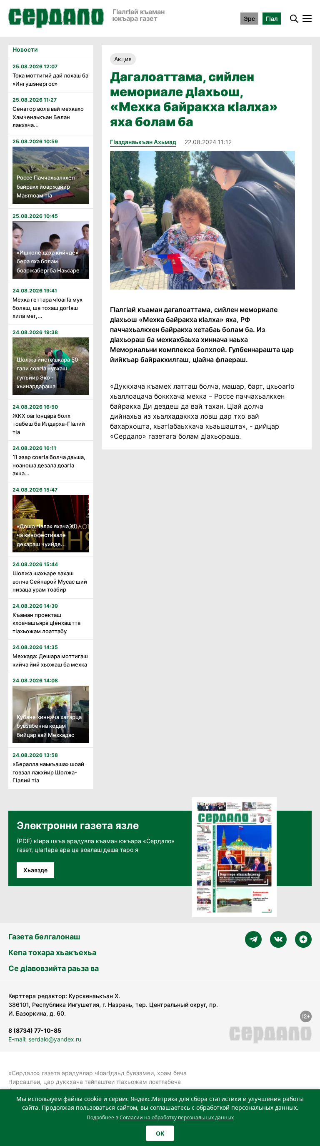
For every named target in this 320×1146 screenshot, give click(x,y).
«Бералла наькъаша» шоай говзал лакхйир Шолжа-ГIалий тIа (48, 772)
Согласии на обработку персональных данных (177, 1117)
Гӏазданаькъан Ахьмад (143, 141)
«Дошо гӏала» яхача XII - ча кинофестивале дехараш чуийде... (49, 535)
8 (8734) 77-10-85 (34, 1030)
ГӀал (272, 18)
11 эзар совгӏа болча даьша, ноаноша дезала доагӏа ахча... (48, 465)
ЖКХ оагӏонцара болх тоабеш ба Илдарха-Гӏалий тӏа (48, 423)
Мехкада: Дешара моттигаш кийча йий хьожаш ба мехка (50, 660)
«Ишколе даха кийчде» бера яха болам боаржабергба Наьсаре (48, 261)
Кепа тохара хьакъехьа (52, 952)
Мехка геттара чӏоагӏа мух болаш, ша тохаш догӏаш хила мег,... (47, 307)
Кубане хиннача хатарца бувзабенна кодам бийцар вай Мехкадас (49, 726)
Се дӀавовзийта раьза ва (53, 968)
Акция (123, 58)
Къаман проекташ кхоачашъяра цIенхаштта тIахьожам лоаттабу (46, 623)
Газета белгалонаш (44, 936)
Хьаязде (35, 870)
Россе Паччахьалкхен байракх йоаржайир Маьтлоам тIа (46, 186)
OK (160, 1133)
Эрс (249, 18)
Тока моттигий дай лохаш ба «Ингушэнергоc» (50, 79)
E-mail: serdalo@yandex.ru (44, 1039)
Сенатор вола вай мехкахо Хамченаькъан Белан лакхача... (48, 116)
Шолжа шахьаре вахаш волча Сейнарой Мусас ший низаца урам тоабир (49, 581)
